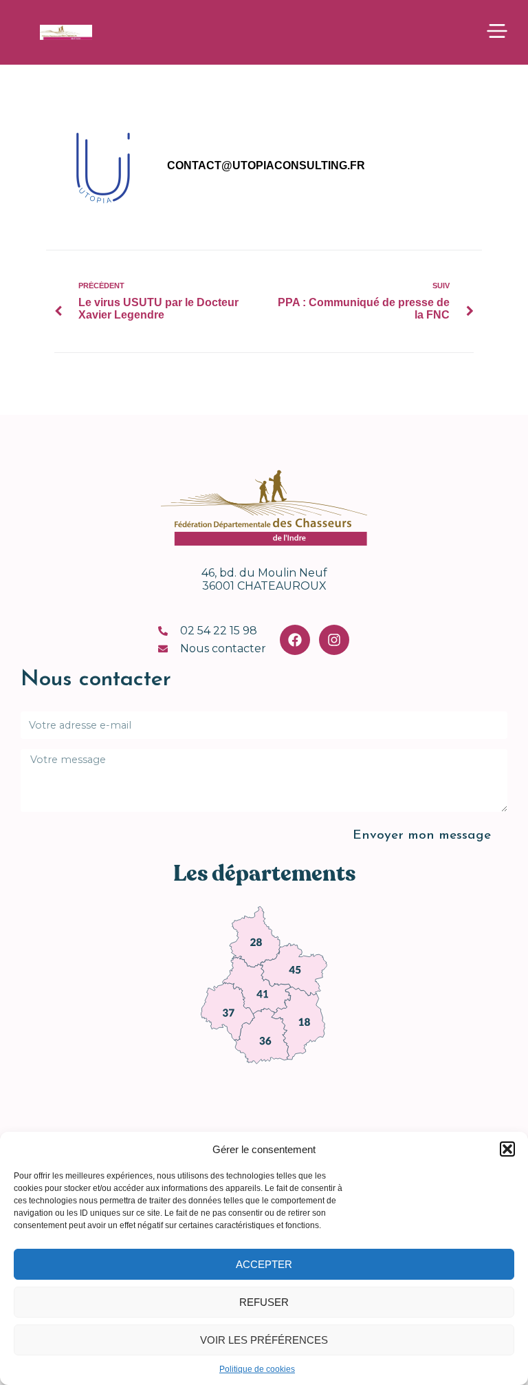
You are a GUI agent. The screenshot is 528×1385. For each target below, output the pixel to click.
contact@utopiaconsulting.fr (266, 165)
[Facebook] (295, 640)
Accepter (264, 1264)
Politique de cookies (257, 1369)
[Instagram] (334, 640)
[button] (507, 1149)
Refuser (264, 1302)
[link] (255, 936)
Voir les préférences (264, 1340)
